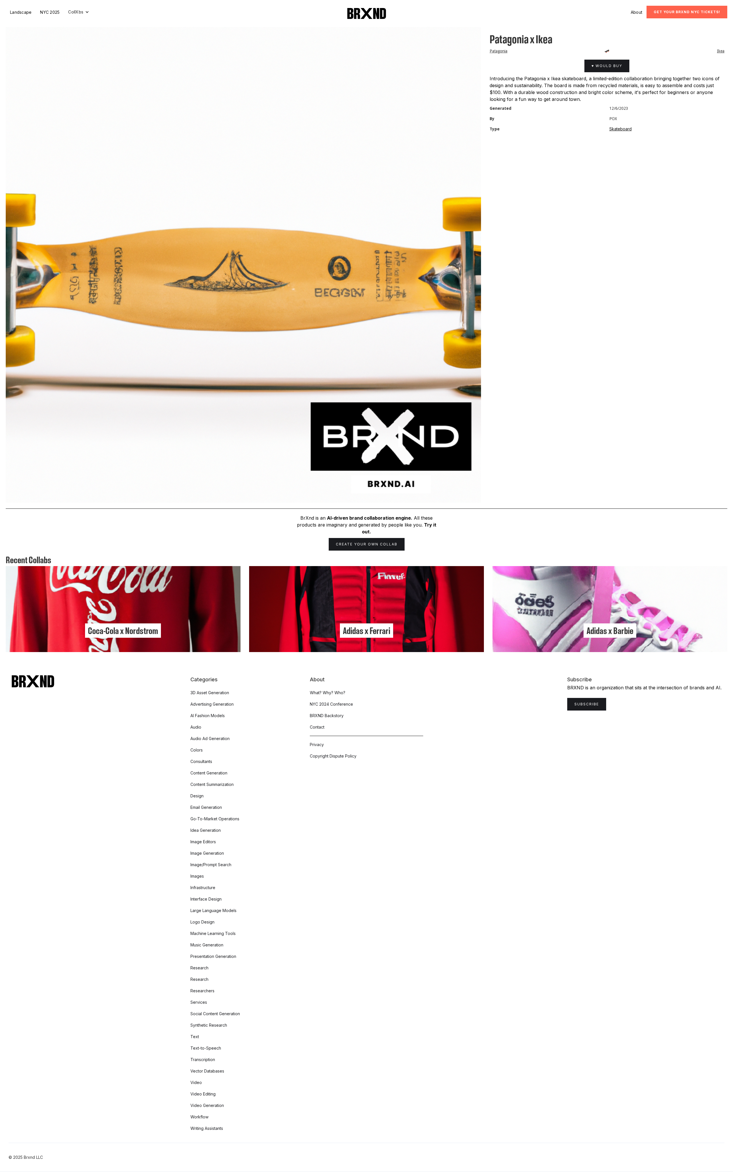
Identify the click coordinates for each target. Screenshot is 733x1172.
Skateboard (620, 128)
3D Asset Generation (209, 692)
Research (199, 967)
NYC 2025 (50, 12)
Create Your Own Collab (366, 544)
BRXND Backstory (327, 715)
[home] (366, 13)
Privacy (317, 744)
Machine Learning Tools (213, 933)
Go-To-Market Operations (214, 818)
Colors (196, 750)
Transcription (202, 1059)
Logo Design (202, 921)
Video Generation (207, 1105)
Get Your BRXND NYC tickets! (687, 12)
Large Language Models (213, 910)
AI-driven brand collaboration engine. (369, 518)
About (636, 12)
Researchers (202, 990)
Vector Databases (207, 1071)
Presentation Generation (213, 956)
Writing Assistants (206, 1128)
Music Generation (206, 944)
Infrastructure (202, 887)
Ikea (720, 51)
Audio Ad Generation (210, 738)
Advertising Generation (212, 704)
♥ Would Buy (607, 66)
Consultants (201, 761)
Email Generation (206, 807)
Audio (195, 727)
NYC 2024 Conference (331, 704)
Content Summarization (212, 784)
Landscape (20, 12)
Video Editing (203, 1093)
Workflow (199, 1116)
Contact (317, 727)
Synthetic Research (208, 1025)
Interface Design (206, 899)
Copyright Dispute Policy (333, 756)
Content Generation (208, 772)
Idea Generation (205, 830)
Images (197, 876)
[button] (78, 12)
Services (198, 1002)
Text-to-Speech (205, 1048)
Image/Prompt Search (210, 864)
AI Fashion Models (207, 715)
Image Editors (203, 841)
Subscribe (586, 704)
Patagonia (498, 51)
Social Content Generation (215, 1013)
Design (197, 795)
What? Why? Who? (327, 692)
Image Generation (207, 853)
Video (196, 1082)
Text (194, 1036)
